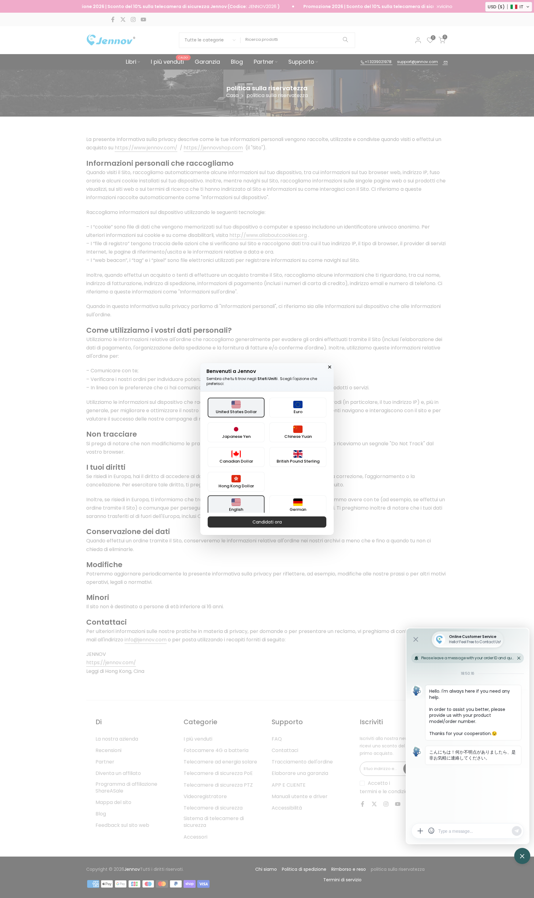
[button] (508, 7)
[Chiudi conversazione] (329, 367)
